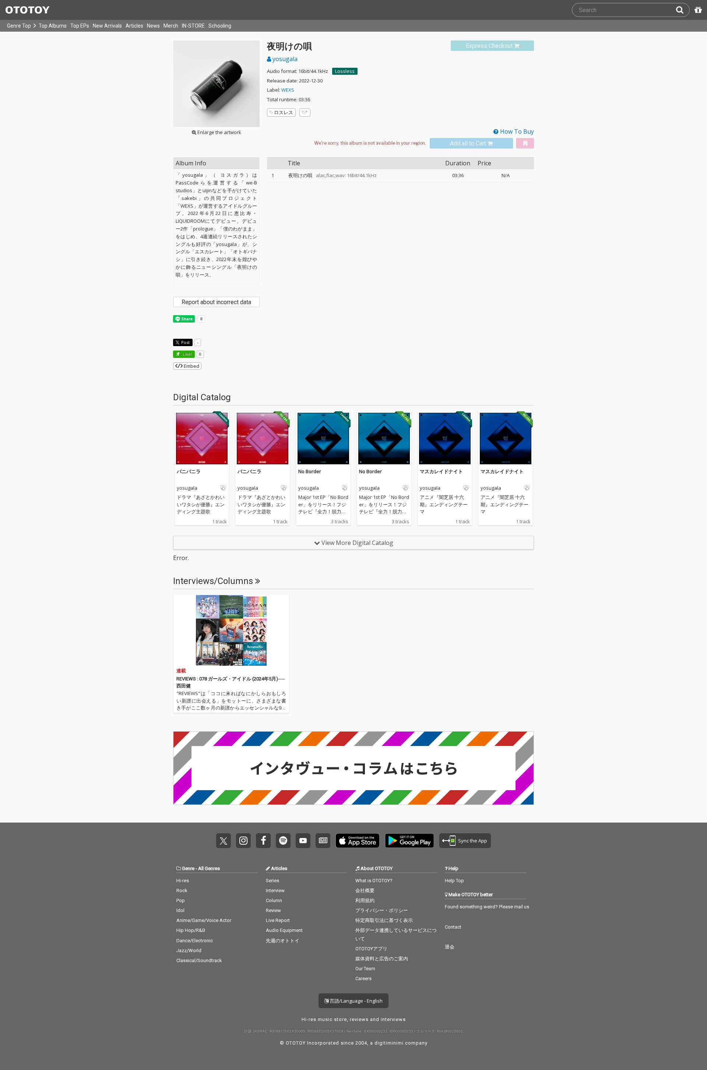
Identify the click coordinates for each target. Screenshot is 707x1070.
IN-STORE (193, 26)
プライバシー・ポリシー (381, 910)
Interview (275, 890)
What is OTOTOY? (374, 880)
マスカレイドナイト (441, 471)
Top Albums (53, 26)
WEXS (287, 90)
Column (274, 900)
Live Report (278, 920)
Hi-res (182, 880)
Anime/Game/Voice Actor (203, 920)
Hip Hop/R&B (190, 930)
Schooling (219, 26)
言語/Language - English (355, 1000)
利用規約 (364, 900)
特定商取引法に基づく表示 (384, 920)
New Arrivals (107, 26)
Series (272, 880)
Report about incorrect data (216, 302)
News (153, 26)
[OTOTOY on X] (223, 840)
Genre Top (19, 26)
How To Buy (516, 131)
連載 (181, 670)
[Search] (682, 10)
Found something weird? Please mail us (487, 906)
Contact (453, 927)
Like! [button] (187, 354)
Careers (363, 978)
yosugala (284, 59)
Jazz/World (188, 950)
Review (273, 910)
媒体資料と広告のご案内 (381, 958)
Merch (170, 26)
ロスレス (283, 112)
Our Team (365, 968)
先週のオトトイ (282, 940)
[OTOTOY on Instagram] (243, 840)
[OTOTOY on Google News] (323, 840)
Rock (181, 890)
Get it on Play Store (409, 840)
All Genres (209, 868)
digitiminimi (389, 1043)
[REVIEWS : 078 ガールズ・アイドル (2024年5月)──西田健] (231, 630)
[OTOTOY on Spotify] (283, 840)
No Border (309, 471)
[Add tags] (304, 112)
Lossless (345, 71)
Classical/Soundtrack (199, 960)
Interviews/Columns (214, 581)
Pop (180, 900)
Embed (191, 366)
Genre (188, 868)
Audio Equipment (284, 930)
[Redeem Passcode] (697, 10)
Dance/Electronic (194, 940)
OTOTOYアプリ (371, 948)
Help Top (454, 880)
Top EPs (79, 26)
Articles (134, 26)
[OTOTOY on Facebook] (263, 840)
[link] (492, 46)
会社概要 (364, 890)
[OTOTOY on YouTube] (303, 840)
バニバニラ (189, 471)
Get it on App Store (357, 840)
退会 (449, 947)
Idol (180, 910)
